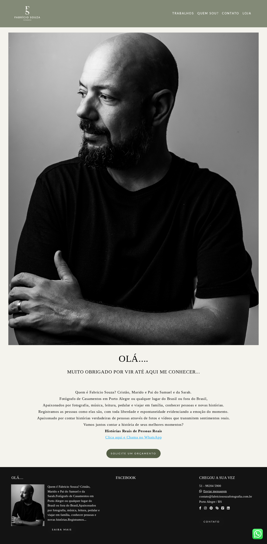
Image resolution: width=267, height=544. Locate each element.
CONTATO (230, 13)
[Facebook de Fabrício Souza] (200, 508)
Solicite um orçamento (133, 453)
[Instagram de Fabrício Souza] (205, 508)
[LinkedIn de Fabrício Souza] (228, 508)
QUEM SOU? (208, 13)
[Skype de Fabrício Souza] (217, 508)
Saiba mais (62, 529)
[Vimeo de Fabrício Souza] (222, 508)
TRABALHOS (183, 13)
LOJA (247, 13)
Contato (212, 521)
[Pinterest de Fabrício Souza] (211, 508)
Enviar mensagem (215, 491)
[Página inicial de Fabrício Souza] (37, 13)
